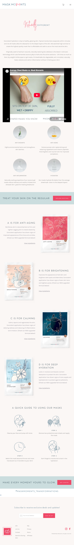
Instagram (66, 529)
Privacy (29, 529)
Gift (16, 526)
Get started (64, 482)
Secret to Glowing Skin (20, 537)
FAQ (28, 526)
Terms (29, 532)
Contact (17, 532)
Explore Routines (62, 198)
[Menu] (69, 5)
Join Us (17, 529)
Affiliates (29, 535)
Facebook (69, 529)
